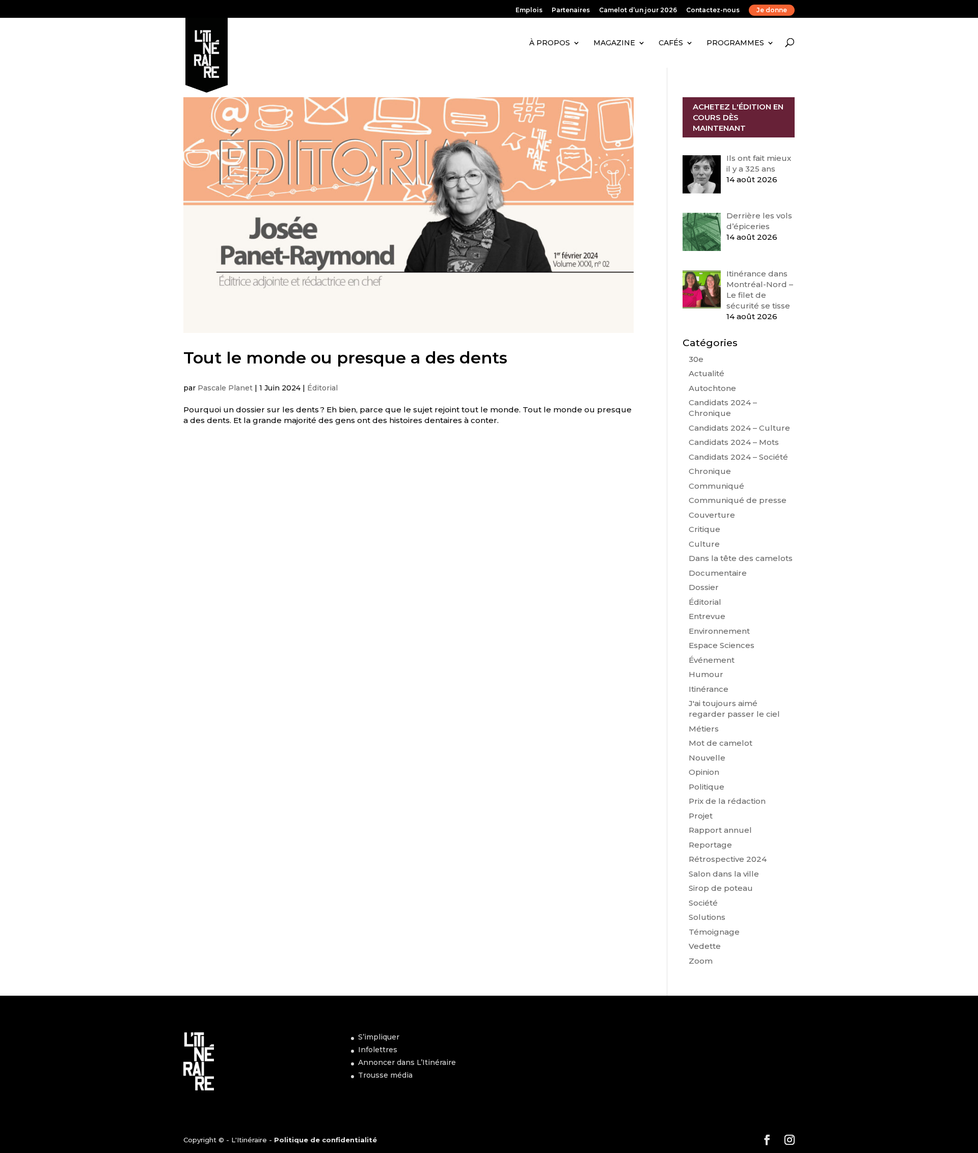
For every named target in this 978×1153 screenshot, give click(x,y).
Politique (706, 787)
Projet (701, 816)
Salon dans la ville (724, 874)
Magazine (614, 42)
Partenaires (571, 10)
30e (696, 359)
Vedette (705, 946)
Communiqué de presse (737, 500)
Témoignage (714, 932)
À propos (549, 42)
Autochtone (712, 388)
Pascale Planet (225, 387)
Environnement (719, 631)
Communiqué (716, 486)
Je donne (771, 10)
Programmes (735, 42)
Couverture (712, 515)
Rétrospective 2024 (728, 859)
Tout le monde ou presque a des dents (345, 358)
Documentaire (718, 573)
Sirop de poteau (721, 888)
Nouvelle (707, 758)
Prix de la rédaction (727, 801)
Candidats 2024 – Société (738, 457)
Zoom (701, 961)
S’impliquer (378, 1037)
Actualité (706, 373)
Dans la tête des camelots (741, 558)
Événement (712, 660)
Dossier (704, 587)
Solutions (707, 917)
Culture (704, 544)
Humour (706, 674)
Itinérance (708, 689)
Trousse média (385, 1075)
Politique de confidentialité (325, 1140)
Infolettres (377, 1049)
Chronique (710, 471)
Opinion (704, 772)
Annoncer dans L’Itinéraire (407, 1062)
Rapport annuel (720, 830)
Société (703, 903)
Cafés (671, 42)
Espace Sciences (721, 645)
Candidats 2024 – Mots (734, 442)
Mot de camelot (720, 743)
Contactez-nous (713, 10)
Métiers (704, 729)
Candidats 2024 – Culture (739, 428)
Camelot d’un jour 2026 (638, 10)
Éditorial (322, 387)
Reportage (710, 845)
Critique (704, 529)
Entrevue (707, 616)
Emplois (528, 10)
